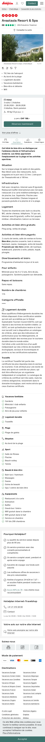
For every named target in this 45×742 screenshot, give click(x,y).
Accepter (22, 739)
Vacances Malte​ (8, 704)
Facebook (36, 647)
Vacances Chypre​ (9, 700)
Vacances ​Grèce (29, 672)
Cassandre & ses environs (31, 9)
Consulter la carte (24, 29)
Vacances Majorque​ (31, 676)
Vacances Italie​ (8, 693)
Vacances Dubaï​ (29, 690)
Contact (32, 3)
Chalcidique (13, 9)
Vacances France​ (9, 690)
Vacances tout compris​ (32, 693)
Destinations (9, 668)
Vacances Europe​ (9, 672)
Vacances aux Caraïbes (11, 679)
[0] (22, 3)
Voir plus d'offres (10, 133)
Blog (22, 647)
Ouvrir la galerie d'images (40, 59)
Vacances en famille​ (31, 700)
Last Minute (27, 697)
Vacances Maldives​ (9, 697)
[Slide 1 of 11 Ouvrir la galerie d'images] (22, 48)
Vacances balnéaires (31, 704)
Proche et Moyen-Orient (11, 686)
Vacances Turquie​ (30, 679)
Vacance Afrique (8, 683)
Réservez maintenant (22, 124)
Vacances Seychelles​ (31, 686)
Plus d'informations (11, 733)
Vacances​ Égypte (30, 683)
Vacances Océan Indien (11, 676)
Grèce (4, 9)
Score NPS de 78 (14, 590)
